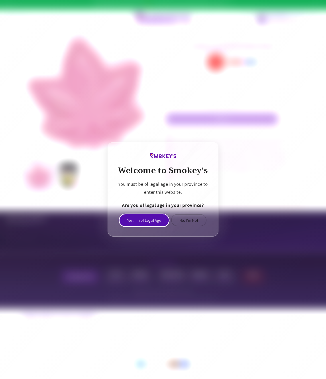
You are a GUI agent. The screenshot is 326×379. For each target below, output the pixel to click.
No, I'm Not (188, 220)
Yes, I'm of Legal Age (144, 220)
